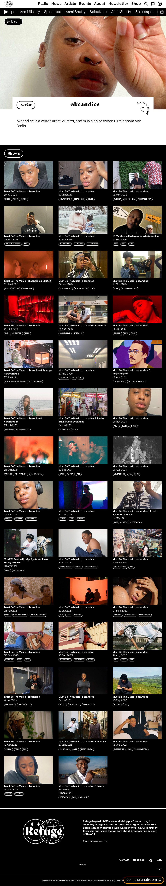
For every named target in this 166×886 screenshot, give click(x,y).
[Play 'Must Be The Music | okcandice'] (28, 175)
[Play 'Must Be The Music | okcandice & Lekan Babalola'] (83, 770)
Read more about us (95, 841)
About (99, 4)
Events (85, 4)
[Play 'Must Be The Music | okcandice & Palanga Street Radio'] (28, 354)
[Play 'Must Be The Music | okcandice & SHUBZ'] (28, 264)
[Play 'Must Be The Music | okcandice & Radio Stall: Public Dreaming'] (83, 402)
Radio (43, 4)
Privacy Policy (53, 880)
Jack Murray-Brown (97, 880)
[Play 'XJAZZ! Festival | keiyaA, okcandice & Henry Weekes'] (28, 543)
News (56, 4)
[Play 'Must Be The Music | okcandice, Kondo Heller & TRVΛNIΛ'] (137, 495)
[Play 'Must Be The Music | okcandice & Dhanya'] (83, 725)
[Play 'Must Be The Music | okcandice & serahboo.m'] (28, 402)
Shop (136, 4)
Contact (124, 860)
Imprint (45, 880)
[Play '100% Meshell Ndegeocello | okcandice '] (137, 220)
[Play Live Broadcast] (5, 12)
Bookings (138, 860)
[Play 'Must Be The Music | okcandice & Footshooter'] (137, 354)
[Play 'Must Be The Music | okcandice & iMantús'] (83, 309)
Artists (70, 4)
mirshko (86, 880)
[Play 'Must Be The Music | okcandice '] (83, 680)
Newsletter (118, 4)
